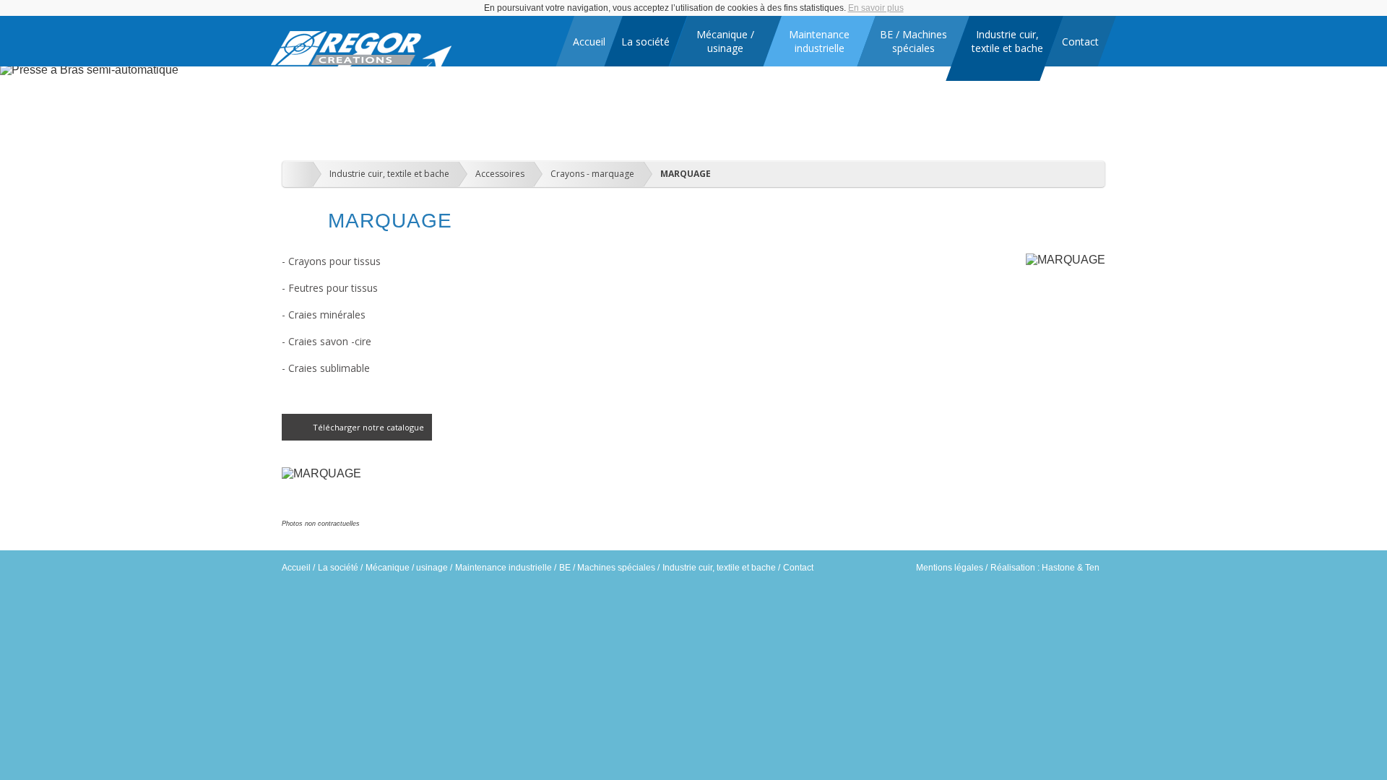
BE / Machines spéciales (607, 568)
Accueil (296, 568)
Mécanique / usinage (407, 568)
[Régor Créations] (361, 63)
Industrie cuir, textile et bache (389, 174)
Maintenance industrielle (503, 568)
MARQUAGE (685, 174)
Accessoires (499, 174)
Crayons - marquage (592, 174)
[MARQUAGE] (321, 473)
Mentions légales (949, 568)
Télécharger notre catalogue (368, 427)
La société (338, 568)
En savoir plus (876, 8)
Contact (798, 568)
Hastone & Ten (1070, 568)
